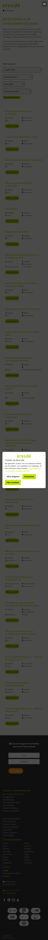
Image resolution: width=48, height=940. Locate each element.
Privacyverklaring (34, 468)
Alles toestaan (13, 482)
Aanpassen (29, 477)
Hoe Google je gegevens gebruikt (17, 471)
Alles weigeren (13, 477)
